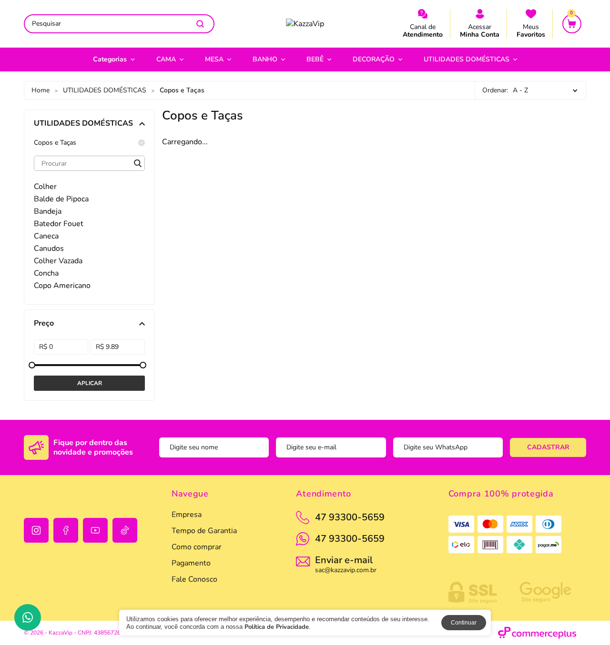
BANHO (265, 59)
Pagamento (191, 563)
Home (40, 90)
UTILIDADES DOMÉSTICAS (466, 59)
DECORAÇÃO (374, 59)
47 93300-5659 (350, 538)
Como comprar (197, 547)
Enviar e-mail (345, 564)
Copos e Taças (55, 142)
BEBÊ (315, 59)
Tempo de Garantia (204, 531)
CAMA (166, 59)
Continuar (464, 622)
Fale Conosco (194, 579)
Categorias (110, 59)
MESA (214, 59)
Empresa (187, 514)
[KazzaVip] (305, 24)
